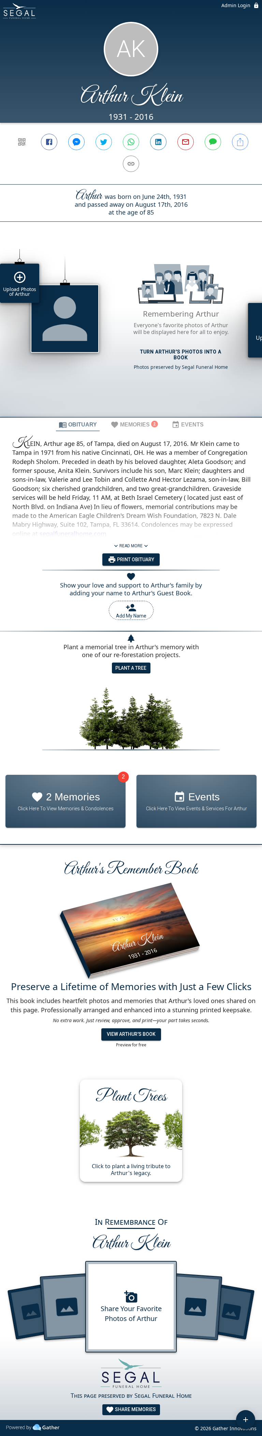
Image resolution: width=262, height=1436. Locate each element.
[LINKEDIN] (158, 142)
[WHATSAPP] (131, 142)
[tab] (78, 424)
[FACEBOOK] (49, 142)
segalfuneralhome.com (73, 534)
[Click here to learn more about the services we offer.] (131, 1374)
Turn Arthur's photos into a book (180, 354)
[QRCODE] (22, 142)
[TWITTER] (104, 142)
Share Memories (135, 1409)
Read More (131, 545)
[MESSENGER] (76, 142)
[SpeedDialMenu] (245, 1419)
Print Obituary (135, 559)
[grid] (131, 331)
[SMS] (213, 142)
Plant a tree (130, 668)
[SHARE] (240, 142)
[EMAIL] (185, 142)
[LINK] (131, 164)
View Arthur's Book (131, 1034)
